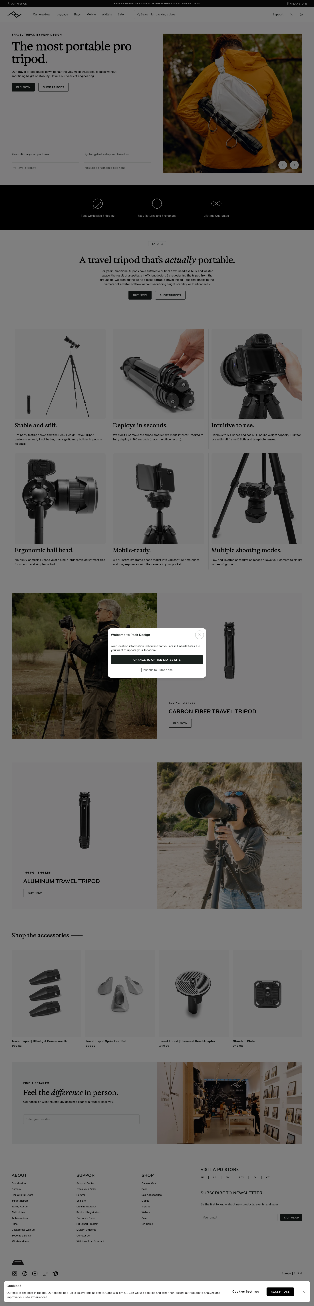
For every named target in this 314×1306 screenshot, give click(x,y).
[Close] (199, 634)
